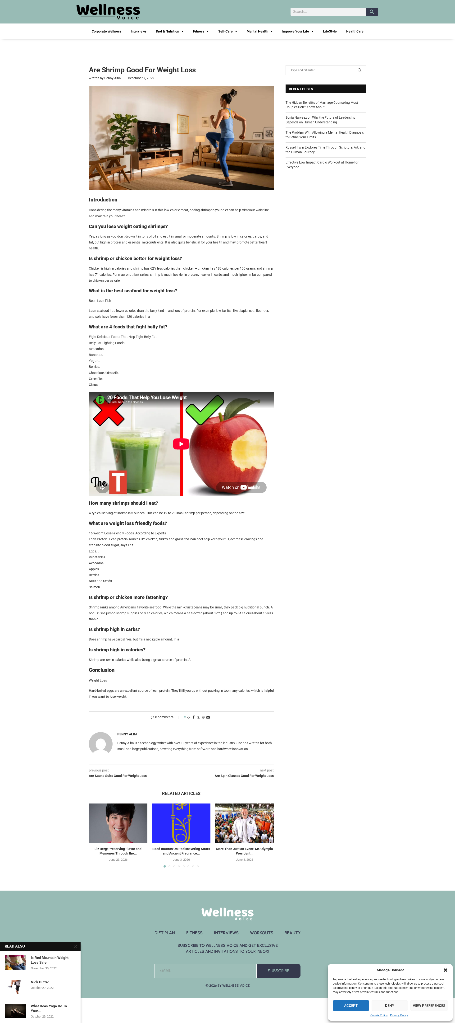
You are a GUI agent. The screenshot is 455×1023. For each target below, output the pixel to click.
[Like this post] (188, 717)
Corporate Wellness (106, 31)
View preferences (429, 1006)
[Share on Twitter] (198, 717)
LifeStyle (330, 31)
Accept (351, 1006)
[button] (445, 970)
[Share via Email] (208, 717)
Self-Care (225, 31)
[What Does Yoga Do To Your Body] (15, 1011)
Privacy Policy (399, 1015)
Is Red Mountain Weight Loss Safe (49, 960)
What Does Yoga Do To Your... (49, 1008)
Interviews (138, 31)
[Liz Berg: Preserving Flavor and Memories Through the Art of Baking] (118, 822)
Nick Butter (40, 982)
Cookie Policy (379, 1015)
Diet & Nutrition (167, 31)
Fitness (198, 31)
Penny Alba (112, 78)
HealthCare (355, 31)
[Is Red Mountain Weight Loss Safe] (15, 962)
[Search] (372, 12)
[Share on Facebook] (194, 717)
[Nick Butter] (15, 987)
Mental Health (257, 31)
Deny (389, 1006)
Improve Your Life (295, 31)
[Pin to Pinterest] (203, 717)
